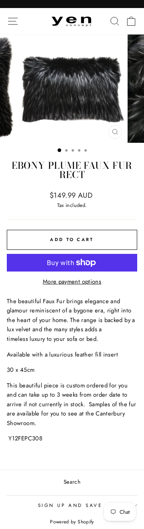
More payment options (72, 281)
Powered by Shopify (72, 521)
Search (72, 482)
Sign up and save (70, 505)
